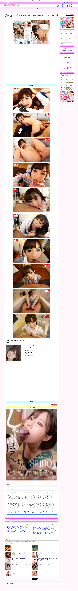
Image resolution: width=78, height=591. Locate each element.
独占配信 (27, 541)
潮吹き (62, 31)
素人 (71, 33)
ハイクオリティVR (64, 43)
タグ (7, 491)
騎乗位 (34, 541)
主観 (20, 541)
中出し (69, 31)
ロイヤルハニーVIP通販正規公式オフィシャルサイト (67, 68)
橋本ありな (7, 543)
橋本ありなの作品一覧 (29, 355)
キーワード (8, 484)
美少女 (31, 541)
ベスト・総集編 (69, 38)
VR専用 (68, 33)
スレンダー (11, 541)
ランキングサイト (71, 2)
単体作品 (23, 541)
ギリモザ (7, 541)
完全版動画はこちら (31, 85)
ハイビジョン (16, 541)
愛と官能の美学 (67, 57)
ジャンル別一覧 (66, 2)
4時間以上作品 (63, 38)
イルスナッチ (67, 62)
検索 (31, 514)
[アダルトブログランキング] (65, 50)
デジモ (67, 36)
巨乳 (65, 31)
